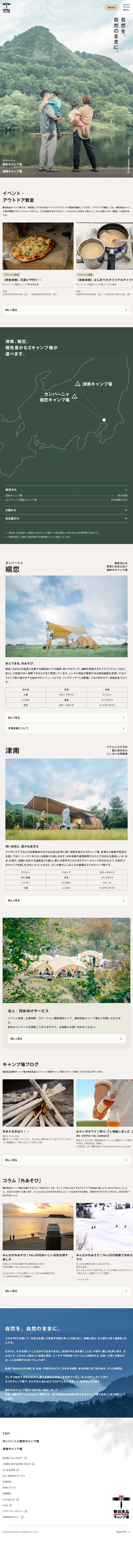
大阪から (10, 510)
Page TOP (121, 1531)
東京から (11, 489)
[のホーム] (7, 8)
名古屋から (12, 518)
